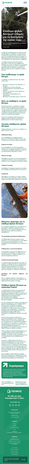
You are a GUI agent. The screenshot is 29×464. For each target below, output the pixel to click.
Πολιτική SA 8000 (14, 452)
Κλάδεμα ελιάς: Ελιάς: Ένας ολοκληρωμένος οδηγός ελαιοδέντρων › (21, 383)
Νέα (14, 429)
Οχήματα (14, 425)
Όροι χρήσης (14, 447)
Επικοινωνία (14, 409)
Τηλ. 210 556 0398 (14, 417)
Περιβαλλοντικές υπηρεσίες (14, 441)
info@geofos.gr (14, 415)
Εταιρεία (14, 421)
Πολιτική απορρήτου (14, 449)
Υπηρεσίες (14, 436)
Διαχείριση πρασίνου (14, 439)
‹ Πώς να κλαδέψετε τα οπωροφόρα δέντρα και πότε (7, 383)
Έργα (14, 423)
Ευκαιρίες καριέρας (14, 427)
